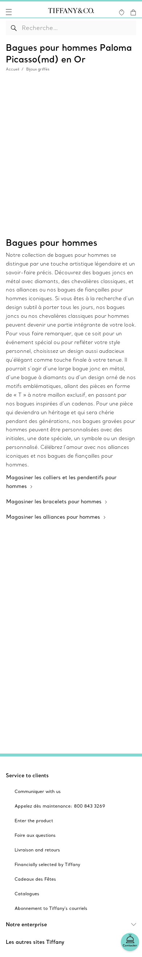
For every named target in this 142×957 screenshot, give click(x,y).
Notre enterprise (26, 924)
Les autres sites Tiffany (35, 942)
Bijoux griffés (38, 69)
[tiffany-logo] (71, 12)
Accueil (12, 69)
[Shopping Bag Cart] (133, 12)
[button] (9, 12)
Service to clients (27, 775)
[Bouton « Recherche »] (14, 27)
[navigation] (9, 12)
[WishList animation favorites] (122, 12)
